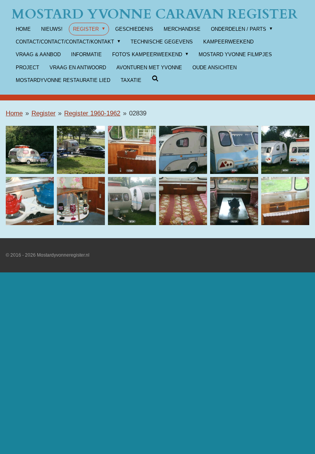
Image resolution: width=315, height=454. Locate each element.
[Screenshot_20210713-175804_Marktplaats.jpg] (285, 201)
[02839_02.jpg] (80, 149)
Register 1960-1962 (92, 113)
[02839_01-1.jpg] (29, 149)
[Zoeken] (155, 78)
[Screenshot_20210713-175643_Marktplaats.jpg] (285, 149)
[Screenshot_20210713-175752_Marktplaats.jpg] (234, 201)
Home (14, 113)
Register (44, 113)
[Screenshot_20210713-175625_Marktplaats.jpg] (234, 149)
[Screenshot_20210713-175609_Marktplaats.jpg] (183, 149)
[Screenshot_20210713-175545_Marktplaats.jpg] (132, 149)
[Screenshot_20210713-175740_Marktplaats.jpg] (183, 201)
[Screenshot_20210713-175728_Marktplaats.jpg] (132, 201)
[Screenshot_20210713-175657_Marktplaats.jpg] (29, 201)
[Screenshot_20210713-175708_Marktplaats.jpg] (80, 201)
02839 (137, 113)
